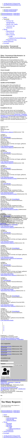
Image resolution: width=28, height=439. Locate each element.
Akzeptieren (3, 223)
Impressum (15, 224)
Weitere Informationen (5, 224)
